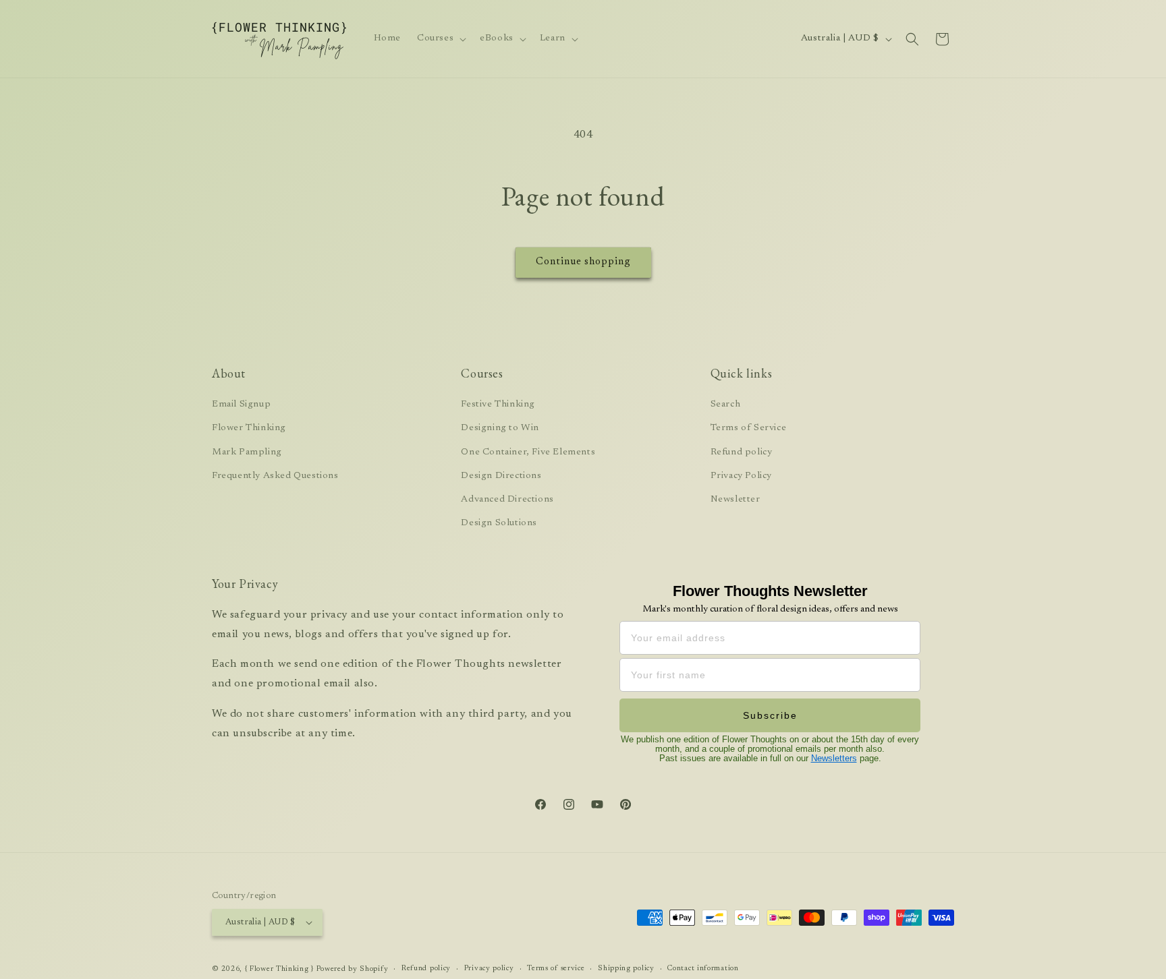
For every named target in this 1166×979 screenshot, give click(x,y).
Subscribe (770, 715)
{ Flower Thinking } (279, 969)
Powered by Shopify (352, 969)
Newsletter (735, 499)
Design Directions (501, 476)
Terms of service (555, 968)
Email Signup (241, 404)
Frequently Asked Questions (275, 476)
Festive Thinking (498, 404)
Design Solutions (499, 523)
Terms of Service (749, 428)
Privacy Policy (741, 476)
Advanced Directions (507, 499)
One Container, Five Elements (528, 452)
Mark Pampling (247, 452)
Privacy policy (489, 968)
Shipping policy (626, 968)
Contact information (702, 968)
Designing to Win (500, 428)
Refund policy (742, 452)
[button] (440, 38)
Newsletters (834, 758)
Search (726, 404)
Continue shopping (583, 262)
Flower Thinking (249, 428)
